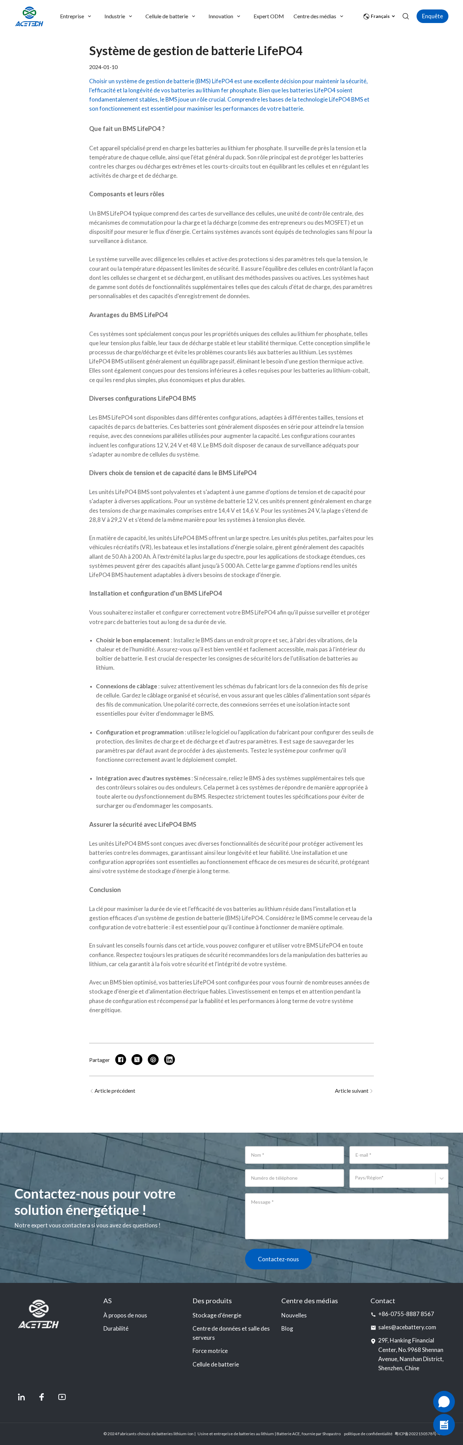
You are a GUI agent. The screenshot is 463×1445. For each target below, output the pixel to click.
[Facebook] (41, 1397)
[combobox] (356, 1181)
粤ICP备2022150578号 (416, 1433)
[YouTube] (62, 1397)
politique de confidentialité (368, 1433)
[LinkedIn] (21, 1397)
